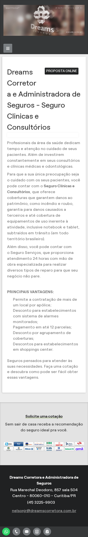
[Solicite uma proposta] (37, 531)
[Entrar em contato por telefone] (16, 532)
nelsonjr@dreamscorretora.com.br (44, 511)
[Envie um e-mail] (27, 531)
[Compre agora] (47, 531)
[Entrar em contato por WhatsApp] (6, 531)
